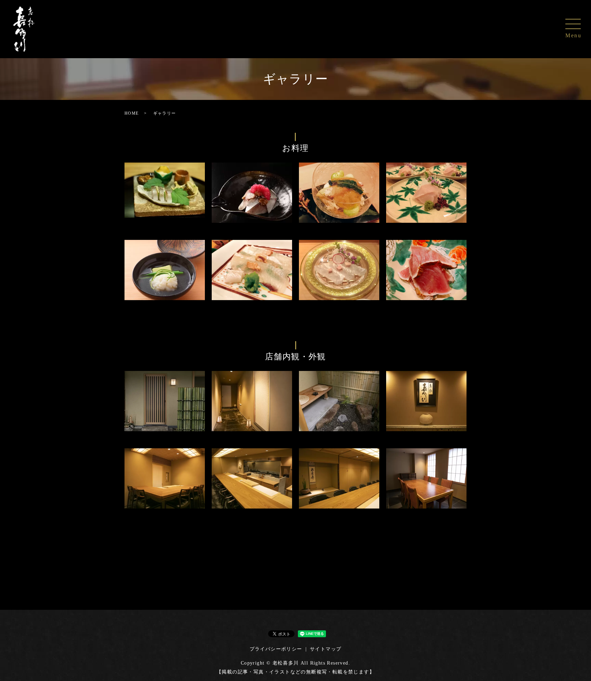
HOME (131, 113)
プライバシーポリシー (276, 649)
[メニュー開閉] (573, 24)
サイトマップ (325, 649)
